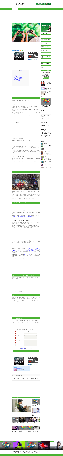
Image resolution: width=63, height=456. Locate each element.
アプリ (47, 125)
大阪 (49, 133)
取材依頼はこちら (35, 451)
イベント (49, 125)
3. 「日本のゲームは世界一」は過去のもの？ (17, 79)
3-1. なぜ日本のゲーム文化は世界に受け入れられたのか (19, 80)
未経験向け (22, 375)
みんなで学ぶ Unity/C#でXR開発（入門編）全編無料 (46, 118)
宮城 (44, 135)
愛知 (46, 135)
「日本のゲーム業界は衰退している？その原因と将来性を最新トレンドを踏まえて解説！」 (23, 216)
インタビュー (39, 451)
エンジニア (47, 126)
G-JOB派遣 (37, 452)
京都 (49, 132)
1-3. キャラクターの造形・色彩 (16, 75)
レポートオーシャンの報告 (27, 254)
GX (29, 452)
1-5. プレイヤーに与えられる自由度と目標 (17, 77)
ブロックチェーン (45, 132)
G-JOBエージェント (33, 452)
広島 (45, 135)
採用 (47, 135)
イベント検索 (24, 452)
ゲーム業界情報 (17, 375)
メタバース (48, 132)
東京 (48, 136)
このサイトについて (27, 451)
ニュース (42, 132)
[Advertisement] (31, 15)
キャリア (14, 375)
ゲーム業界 (48, 128)
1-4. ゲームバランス (15, 76)
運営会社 (24, 451)
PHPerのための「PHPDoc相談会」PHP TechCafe (45, 112)
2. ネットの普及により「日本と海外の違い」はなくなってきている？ (19, 78)
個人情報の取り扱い (23, 348)
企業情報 (47, 451)
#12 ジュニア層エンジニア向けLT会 (45, 115)
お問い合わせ (31, 451)
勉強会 (45, 133)
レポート (28, 452)
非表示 (21, 70)
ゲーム (45, 128)
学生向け (20, 375)
